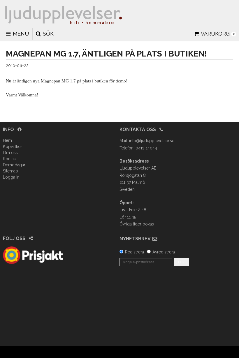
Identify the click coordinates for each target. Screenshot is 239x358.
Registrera (134, 252)
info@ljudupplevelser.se (151, 140)
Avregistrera (163, 252)
